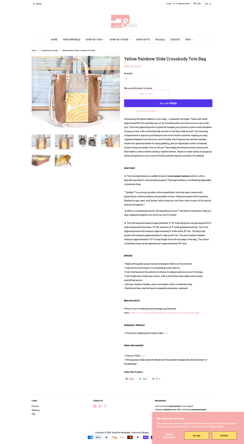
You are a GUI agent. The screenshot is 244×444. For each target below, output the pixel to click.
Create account (183, 3)
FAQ (33, 414)
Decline (224, 435)
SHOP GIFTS (143, 39)
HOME (54, 39)
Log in (169, 3)
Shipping (36, 410)
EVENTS (175, 39)
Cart (199, 3)
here (165, 333)
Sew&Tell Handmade (121, 432)
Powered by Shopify (140, 432)
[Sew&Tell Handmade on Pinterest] (100, 406)
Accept (196, 435)
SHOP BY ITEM (94, 39)
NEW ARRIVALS (71, 39)
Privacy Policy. (216, 426)
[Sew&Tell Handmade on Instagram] (104, 406)
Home (34, 50)
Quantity (128, 73)
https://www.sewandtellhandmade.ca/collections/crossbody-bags (164, 312)
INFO (188, 39)
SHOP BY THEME (119, 39)
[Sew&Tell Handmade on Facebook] (95, 406)
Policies (35, 406)
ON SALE (160, 39)
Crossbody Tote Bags (49, 50)
